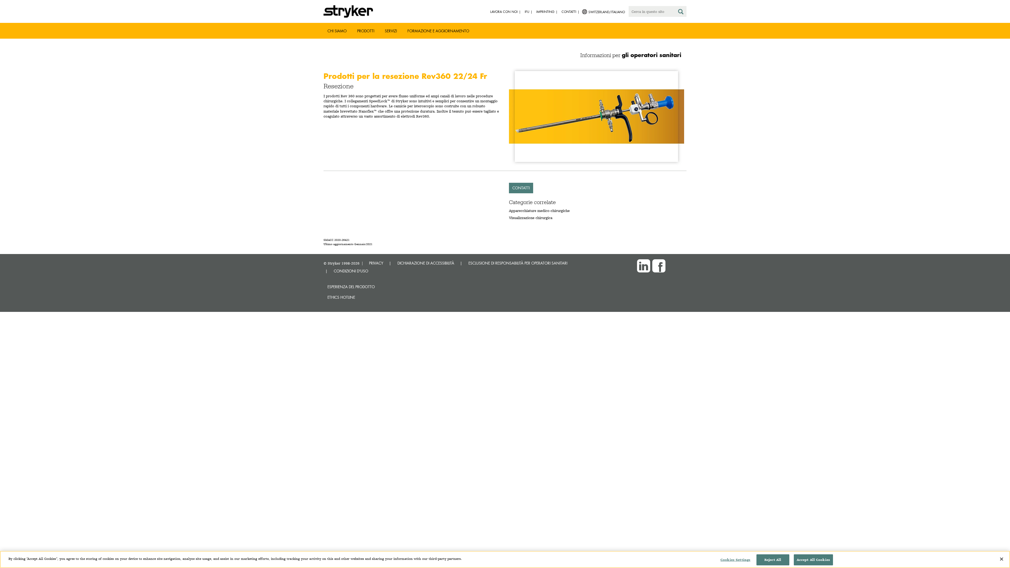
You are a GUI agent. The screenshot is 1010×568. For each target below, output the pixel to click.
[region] (505, 559)
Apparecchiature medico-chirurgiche (539, 211)
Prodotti (365, 30)
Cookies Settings (735, 560)
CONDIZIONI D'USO (351, 270)
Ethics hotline (341, 297)
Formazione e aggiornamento (438, 30)
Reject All (772, 560)
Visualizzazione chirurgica (530, 218)
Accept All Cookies (813, 560)
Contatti (521, 187)
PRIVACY (376, 263)
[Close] (1001, 559)
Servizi (391, 30)
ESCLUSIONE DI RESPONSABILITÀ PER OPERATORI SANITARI (517, 263)
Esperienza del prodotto (351, 286)
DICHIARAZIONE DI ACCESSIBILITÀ (425, 263)
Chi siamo (337, 30)
